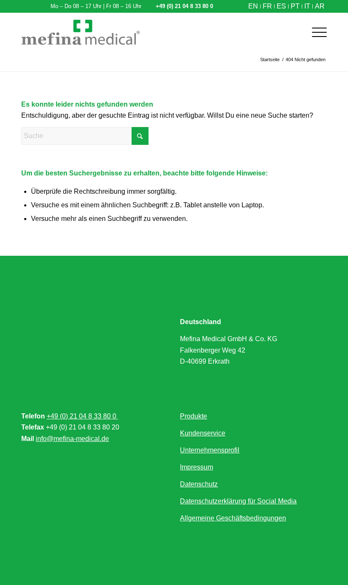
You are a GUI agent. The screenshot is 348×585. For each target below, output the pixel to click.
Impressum (196, 467)
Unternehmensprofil (209, 450)
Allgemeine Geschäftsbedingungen (233, 518)
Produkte (193, 416)
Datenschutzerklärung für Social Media (238, 501)
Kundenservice (202, 433)
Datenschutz (199, 484)
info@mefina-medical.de (72, 438)
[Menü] (315, 32)
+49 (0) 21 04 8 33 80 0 (82, 416)
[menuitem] (253, 6)
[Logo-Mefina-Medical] (80, 32)
